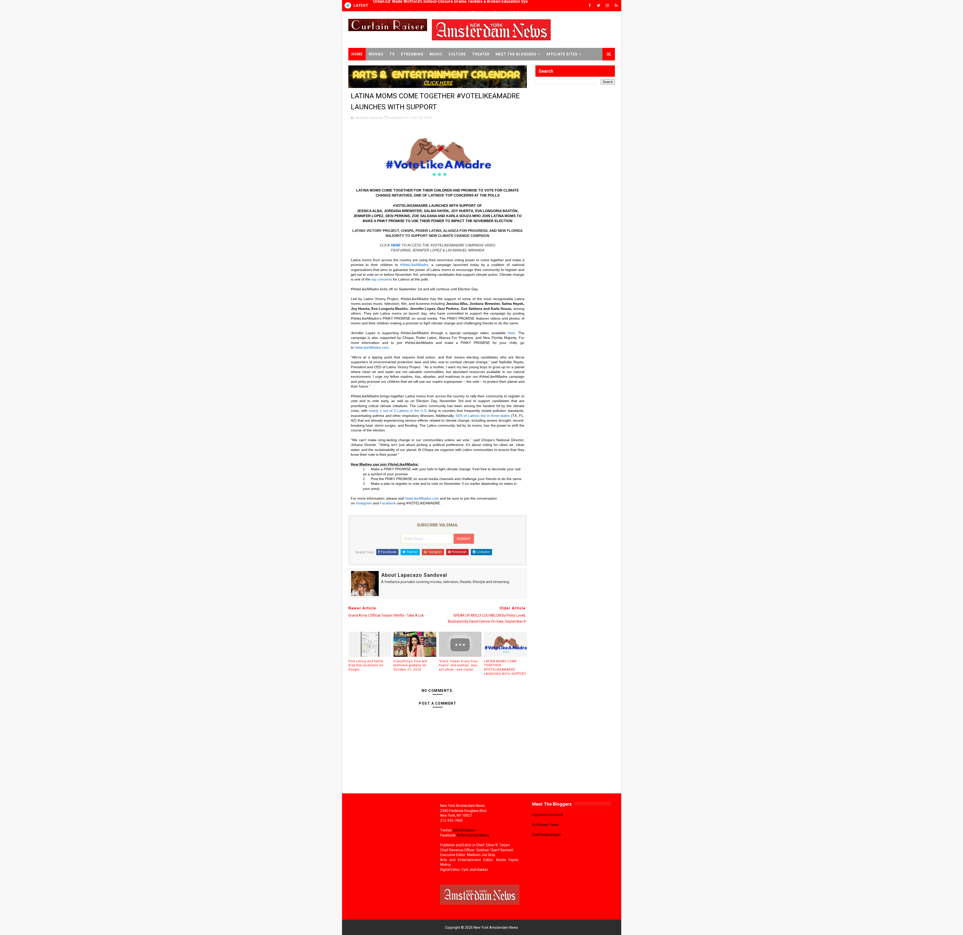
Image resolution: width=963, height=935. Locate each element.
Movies (376, 54)
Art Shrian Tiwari (545, 825)
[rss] (616, 5)
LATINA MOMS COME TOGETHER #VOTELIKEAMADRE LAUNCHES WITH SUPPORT (505, 668)
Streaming (412, 54)
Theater (481, 54)
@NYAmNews (464, 830)
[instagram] (607, 5)
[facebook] (590, 5)
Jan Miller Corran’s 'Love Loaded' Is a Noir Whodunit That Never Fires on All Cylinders (453, 5)
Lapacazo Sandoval (547, 815)
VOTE (428, 118)
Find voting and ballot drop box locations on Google (365, 666)
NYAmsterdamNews (473, 835)
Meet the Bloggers (516, 54)
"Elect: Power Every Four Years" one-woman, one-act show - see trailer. (458, 666)
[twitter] (598, 5)
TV (392, 54)
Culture (457, 54)
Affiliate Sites (562, 54)
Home (357, 54)
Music (436, 54)
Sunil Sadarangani (546, 834)
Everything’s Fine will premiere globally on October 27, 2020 (410, 666)
